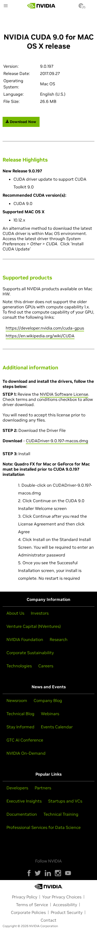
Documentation (21, 814)
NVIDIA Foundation (24, 639)
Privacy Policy (24, 896)
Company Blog (48, 700)
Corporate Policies (28, 912)
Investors (40, 613)
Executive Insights (24, 801)
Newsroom (16, 700)
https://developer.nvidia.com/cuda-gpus (45, 328)
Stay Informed (20, 726)
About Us (15, 613)
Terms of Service (32, 904)
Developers (17, 787)
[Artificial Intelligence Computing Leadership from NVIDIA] (41, 5)
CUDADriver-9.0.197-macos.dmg (57, 440)
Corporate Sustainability (30, 652)
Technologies (19, 665)
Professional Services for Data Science (43, 827)
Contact (48, 920)
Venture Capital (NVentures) (33, 626)
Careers (45, 665)
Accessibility (65, 904)
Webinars (50, 713)
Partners (43, 787)
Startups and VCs (65, 801)
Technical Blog (20, 713)
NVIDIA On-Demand (26, 753)
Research (59, 639)
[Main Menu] (6, 6)
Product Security (67, 912)
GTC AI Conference (24, 740)
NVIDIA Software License (64, 394)
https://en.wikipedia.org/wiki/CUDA (40, 335)
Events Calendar (57, 726)
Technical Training (60, 814)
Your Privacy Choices (61, 896)
